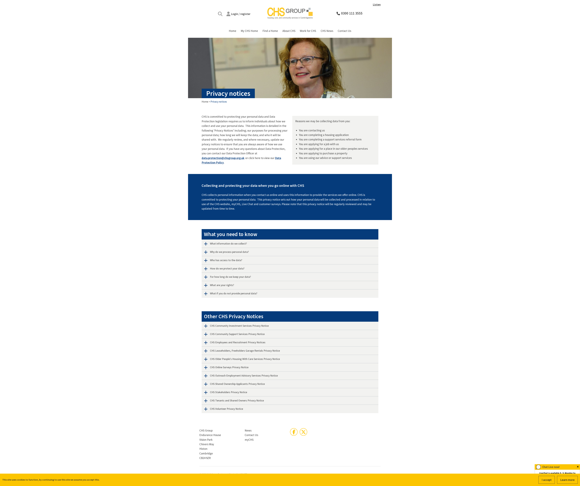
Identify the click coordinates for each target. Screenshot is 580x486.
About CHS (288, 31)
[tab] (290, 244)
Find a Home (270, 31)
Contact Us (344, 31)
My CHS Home (249, 31)
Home (232, 31)
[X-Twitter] (303, 432)
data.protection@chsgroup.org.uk (223, 158)
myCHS (249, 439)
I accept (547, 480)
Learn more (567, 480)
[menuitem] (232, 31)
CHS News (327, 31)
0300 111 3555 (351, 13)
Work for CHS (308, 31)
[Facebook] (294, 432)
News (248, 430)
